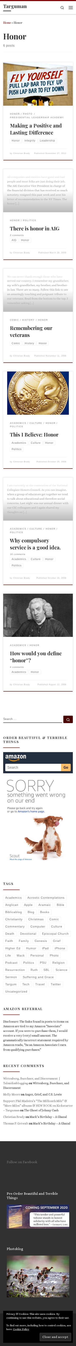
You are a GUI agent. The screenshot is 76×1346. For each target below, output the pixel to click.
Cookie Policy (21, 1329)
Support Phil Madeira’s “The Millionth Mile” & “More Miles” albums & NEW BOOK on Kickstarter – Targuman (38, 1105)
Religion (58, 962)
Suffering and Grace (38, 977)
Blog (31, 912)
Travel (40, 984)
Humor (31, 948)
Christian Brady (21, 153)
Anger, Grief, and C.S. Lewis (43, 1094)
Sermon (11, 977)
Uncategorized (16, 991)
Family (24, 941)
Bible (60, 905)
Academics (13, 897)
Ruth (34, 970)
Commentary (15, 926)
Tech (26, 984)
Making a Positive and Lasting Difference (36, 129)
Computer (37, 926)
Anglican (11, 905)
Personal (37, 955)
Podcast (11, 962)
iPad (45, 948)
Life (8, 955)
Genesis (41, 941)
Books (44, 912)
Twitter (56, 984)
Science (62, 970)
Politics (28, 962)
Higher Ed (12, 948)
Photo (54, 955)
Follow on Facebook (22, 1162)
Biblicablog (13, 912)
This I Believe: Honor (34, 434)
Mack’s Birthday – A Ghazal (48, 1117)
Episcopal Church (55, 933)
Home (7, 22)
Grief (57, 941)
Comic (54, 919)
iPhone (60, 948)
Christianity (14, 919)
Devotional (28, 933)
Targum (11, 984)
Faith (9, 941)
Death (9, 933)
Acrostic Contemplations (46, 897)
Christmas (36, 919)
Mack (21, 955)
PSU (43, 962)
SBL (46, 970)
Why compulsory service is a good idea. (35, 544)
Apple (28, 905)
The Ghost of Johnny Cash (41, 1110)
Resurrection (15, 970)
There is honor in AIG (34, 228)
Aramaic (44, 905)
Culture (56, 926)
